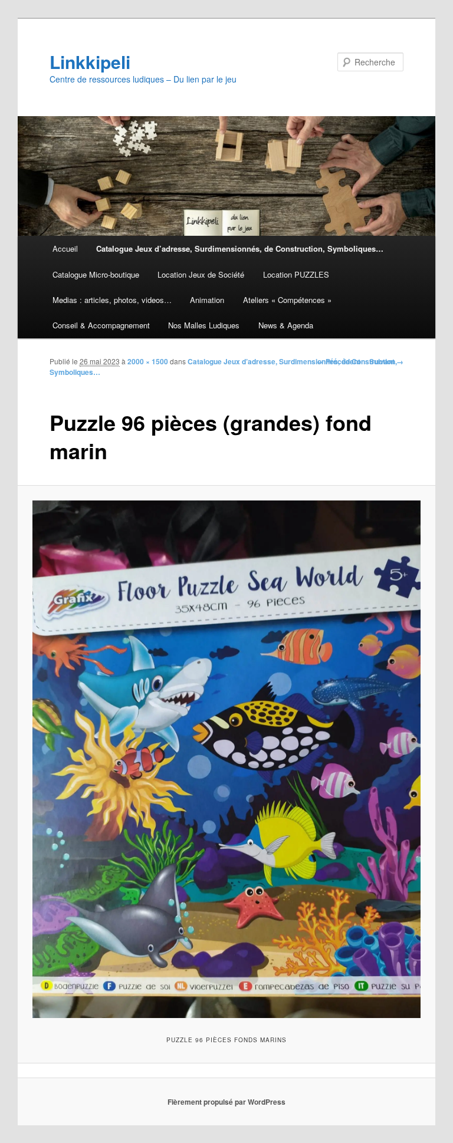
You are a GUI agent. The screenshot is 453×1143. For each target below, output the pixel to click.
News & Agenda (285, 325)
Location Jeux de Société (200, 274)
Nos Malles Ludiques (203, 325)
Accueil (65, 248)
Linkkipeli (90, 61)
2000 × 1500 (147, 361)
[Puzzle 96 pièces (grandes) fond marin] (226, 759)
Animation (207, 299)
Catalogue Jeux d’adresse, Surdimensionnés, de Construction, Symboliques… (239, 248)
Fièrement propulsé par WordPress (226, 1101)
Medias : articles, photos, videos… (112, 299)
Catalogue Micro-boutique (95, 274)
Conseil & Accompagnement (101, 325)
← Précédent (338, 361)
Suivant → (386, 361)
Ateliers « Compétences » (287, 299)
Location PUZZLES (296, 274)
